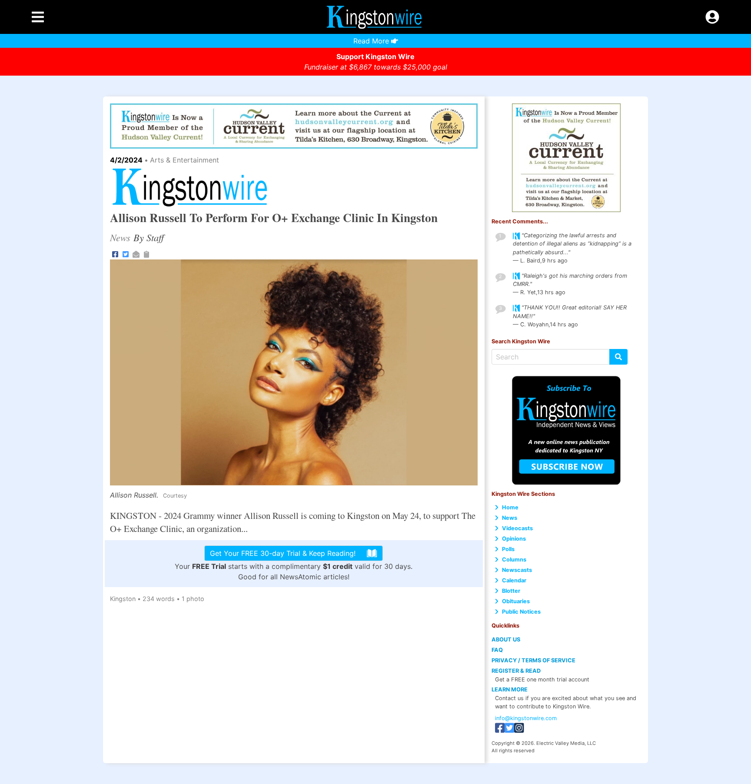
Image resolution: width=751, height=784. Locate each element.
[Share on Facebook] (115, 253)
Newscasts (517, 570)
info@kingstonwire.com (526, 718)
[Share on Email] (136, 253)
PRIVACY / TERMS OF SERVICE (533, 660)
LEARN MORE (510, 689)
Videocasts (517, 528)
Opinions (514, 538)
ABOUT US (506, 639)
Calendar (514, 580)
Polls (508, 549)
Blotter (511, 591)
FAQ (497, 650)
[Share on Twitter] (125, 253)
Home (510, 507)
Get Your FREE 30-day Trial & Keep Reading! (283, 553)
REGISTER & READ (516, 671)
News (509, 518)
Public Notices (521, 611)
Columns (514, 559)
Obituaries (516, 601)
